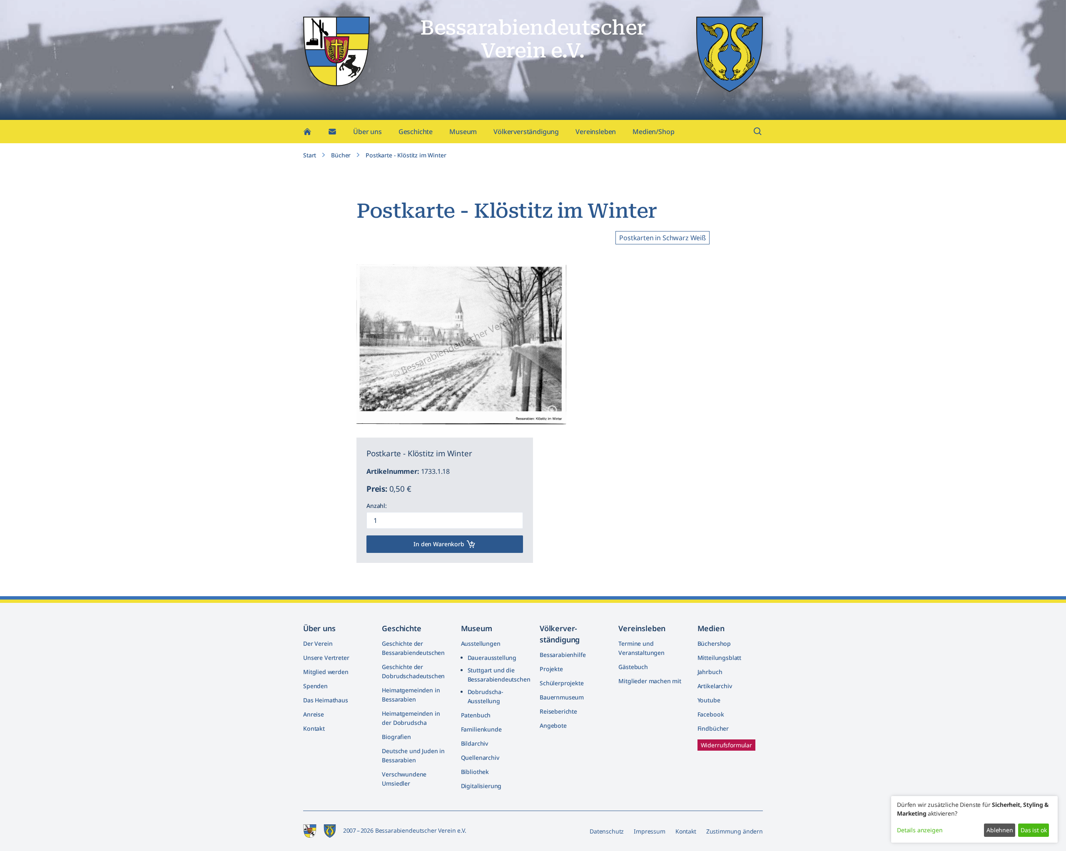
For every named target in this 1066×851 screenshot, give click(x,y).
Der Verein (317, 643)
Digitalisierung (481, 786)
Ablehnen (999, 830)
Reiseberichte (558, 711)
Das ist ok (1033, 830)
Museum (463, 131)
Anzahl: (376, 506)
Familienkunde (481, 729)
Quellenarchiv (480, 757)
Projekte (551, 669)
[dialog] (974, 819)
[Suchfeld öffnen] (758, 131)
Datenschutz (607, 831)
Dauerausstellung (492, 658)
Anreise (313, 714)
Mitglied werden (326, 672)
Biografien (396, 737)
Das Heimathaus (325, 700)
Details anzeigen (919, 830)
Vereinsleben (595, 131)
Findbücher (713, 728)
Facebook (710, 714)
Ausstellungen (481, 643)
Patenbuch (476, 715)
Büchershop (714, 643)
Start (309, 155)
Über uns (367, 131)
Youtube (708, 700)
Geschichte (416, 131)
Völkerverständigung (526, 131)
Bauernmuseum (562, 697)
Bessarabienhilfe (562, 655)
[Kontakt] (332, 131)
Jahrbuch (709, 672)
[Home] (307, 131)
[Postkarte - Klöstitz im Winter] (553, 411)
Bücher (341, 155)
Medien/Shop (653, 131)
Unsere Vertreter (326, 658)
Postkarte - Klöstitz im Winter (406, 155)
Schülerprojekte (562, 683)
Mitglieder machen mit (649, 681)
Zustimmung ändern (734, 831)
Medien (711, 628)
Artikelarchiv (714, 686)
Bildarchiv (474, 743)
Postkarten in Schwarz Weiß (662, 237)
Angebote (553, 725)
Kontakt (314, 728)
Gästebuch (633, 667)
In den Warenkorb (438, 544)
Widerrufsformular (726, 745)
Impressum (649, 831)
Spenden (315, 686)
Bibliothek (475, 772)
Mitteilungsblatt (719, 658)
